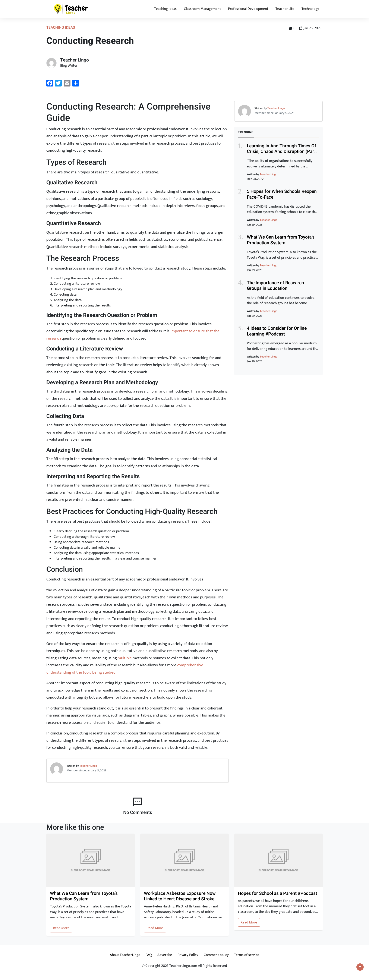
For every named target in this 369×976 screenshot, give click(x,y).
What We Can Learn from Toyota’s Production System (281, 240)
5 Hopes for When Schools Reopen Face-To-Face (282, 194)
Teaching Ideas (165, 9)
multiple (125, 658)
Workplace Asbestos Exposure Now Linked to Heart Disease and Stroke (180, 896)
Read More (61, 928)
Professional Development (248, 9)
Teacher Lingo (88, 766)
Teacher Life (284, 9)
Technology (310, 9)
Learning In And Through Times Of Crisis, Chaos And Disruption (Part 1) (281, 152)
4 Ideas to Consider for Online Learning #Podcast (277, 331)
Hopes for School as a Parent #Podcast (277, 894)
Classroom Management (202, 9)
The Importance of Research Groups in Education (275, 286)
